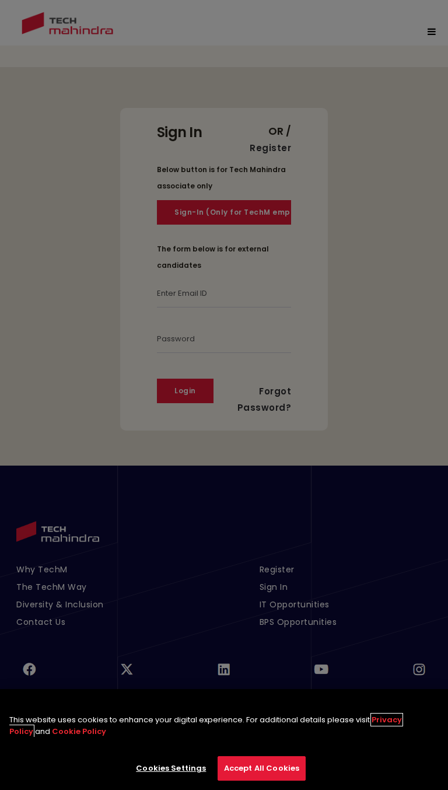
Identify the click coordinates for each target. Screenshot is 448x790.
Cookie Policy (79, 731)
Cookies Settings (171, 768)
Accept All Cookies (261, 768)
